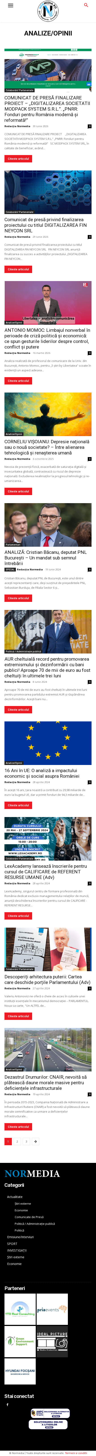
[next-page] (35, 1141)
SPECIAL (10, 569)
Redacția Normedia (17, 126)
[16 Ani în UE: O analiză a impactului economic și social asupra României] (48, 743)
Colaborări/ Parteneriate (19, 90)
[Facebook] (7, 1405)
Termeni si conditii (76, 1453)
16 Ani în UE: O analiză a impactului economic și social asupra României (41, 773)
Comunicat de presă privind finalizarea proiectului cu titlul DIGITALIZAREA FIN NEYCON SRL (45, 225)
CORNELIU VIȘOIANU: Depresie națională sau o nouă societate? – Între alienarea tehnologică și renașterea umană (46, 447)
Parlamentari (13, 544)
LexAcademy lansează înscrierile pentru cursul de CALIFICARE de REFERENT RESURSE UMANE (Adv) (45, 872)
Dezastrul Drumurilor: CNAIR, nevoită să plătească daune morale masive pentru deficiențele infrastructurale (45, 1082)
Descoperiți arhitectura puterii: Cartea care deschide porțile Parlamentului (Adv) (47, 979)
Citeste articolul (18, 158)
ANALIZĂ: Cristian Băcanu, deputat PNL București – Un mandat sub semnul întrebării (45, 558)
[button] (86, 5)
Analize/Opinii (14, 322)
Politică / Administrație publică (23, 651)
